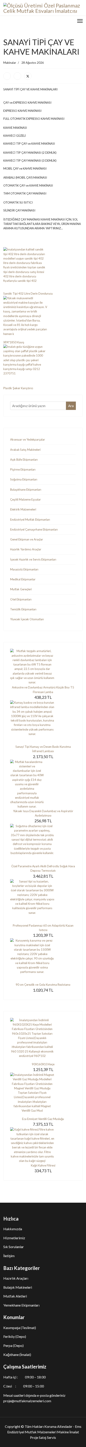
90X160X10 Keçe (43, 1064)
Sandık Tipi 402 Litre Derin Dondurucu (28, 293)
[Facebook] (7, 76)
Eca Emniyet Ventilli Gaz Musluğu (43, 1119)
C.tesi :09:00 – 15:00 (23, 1386)
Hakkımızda (12, 1229)
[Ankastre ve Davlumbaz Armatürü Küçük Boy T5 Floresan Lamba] (43, 667)
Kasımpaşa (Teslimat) (19, 1327)
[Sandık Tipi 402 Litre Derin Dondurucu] (43, 269)
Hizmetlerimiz (14, 1238)
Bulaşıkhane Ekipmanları (25, 489)
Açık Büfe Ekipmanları (24, 459)
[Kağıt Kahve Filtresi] (43, 1145)
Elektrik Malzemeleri (23, 509)
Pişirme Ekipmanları (23, 469)
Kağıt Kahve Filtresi (43, 1165)
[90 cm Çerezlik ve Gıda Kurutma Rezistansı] (43, 960)
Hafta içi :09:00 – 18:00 (24, 1377)
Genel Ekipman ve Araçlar (26, 539)
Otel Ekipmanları (21, 599)
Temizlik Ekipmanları (23, 609)
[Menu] (80, 20)
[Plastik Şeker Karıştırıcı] (43, 365)
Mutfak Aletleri (15, 1296)
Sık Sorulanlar (13, 1247)
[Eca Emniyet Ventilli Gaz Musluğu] (43, 1095)
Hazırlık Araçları (15, 1278)
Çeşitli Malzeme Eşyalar (25, 499)
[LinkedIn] (17, 76)
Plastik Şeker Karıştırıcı (18, 388)
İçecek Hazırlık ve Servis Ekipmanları (33, 559)
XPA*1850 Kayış (13, 342)
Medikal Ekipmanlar (23, 579)
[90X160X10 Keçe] (43, 1040)
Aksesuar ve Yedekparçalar (27, 439)
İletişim (9, 1256)
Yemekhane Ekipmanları (21, 1305)
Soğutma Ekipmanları (23, 479)
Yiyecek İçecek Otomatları (27, 619)
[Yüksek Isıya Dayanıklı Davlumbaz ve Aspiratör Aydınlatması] (43, 784)
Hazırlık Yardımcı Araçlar (25, 549)
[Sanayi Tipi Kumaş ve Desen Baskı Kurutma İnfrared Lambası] (43, 722)
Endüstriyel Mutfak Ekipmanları (30, 519)
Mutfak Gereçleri (21, 589)
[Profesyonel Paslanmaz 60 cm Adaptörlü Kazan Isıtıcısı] (43, 901)
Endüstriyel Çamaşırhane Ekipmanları (34, 529)
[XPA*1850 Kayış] (43, 318)
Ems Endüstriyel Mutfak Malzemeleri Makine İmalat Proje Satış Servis (44, 1432)
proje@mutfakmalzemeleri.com (27, 1401)
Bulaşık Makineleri (17, 1287)
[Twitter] (28, 76)
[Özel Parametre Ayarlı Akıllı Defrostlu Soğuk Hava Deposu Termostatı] (43, 844)
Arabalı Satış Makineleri (25, 449)
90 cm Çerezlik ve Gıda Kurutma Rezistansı (43, 984)
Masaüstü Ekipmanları (24, 569)
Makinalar (9, 62)
